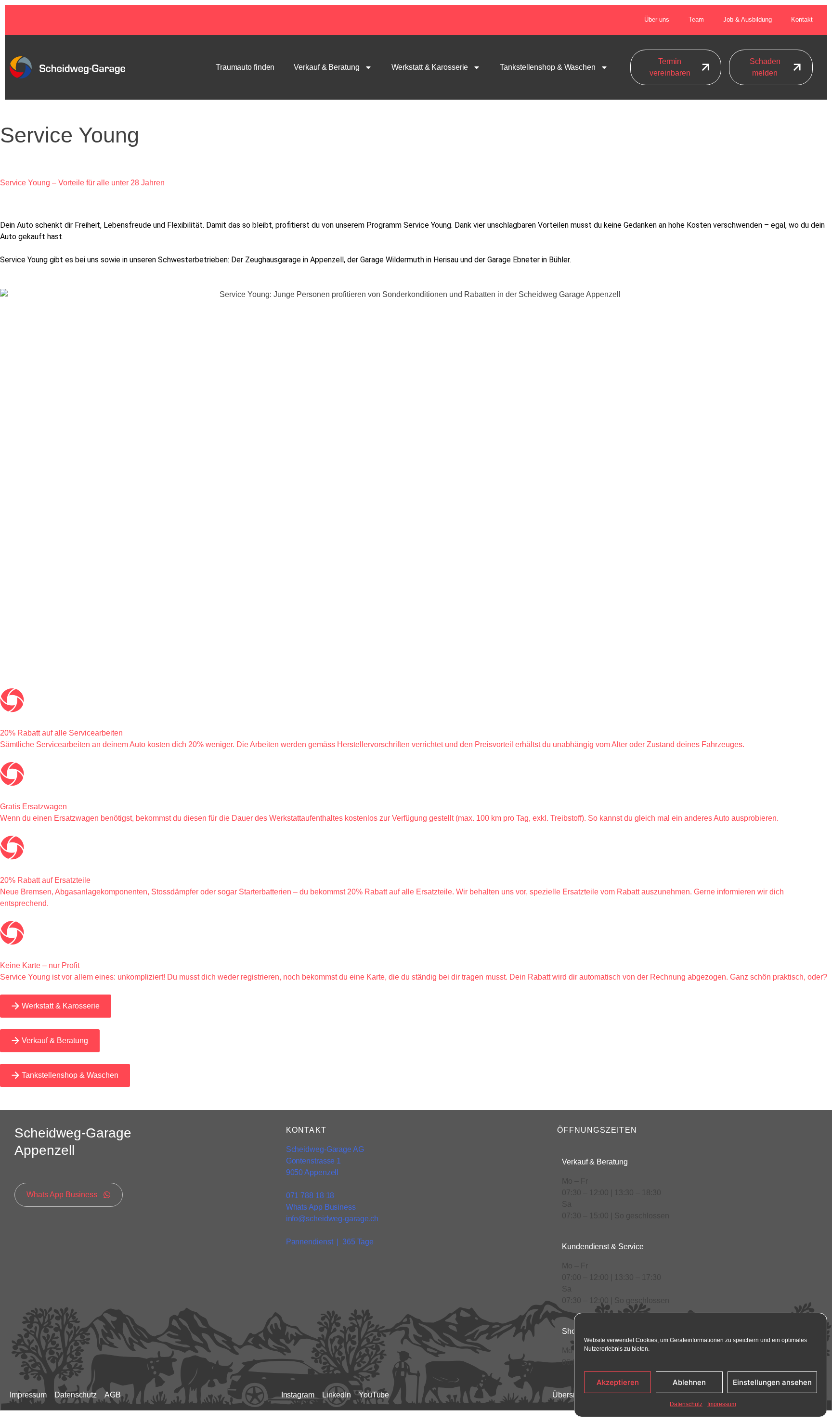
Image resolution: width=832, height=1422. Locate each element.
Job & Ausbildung (747, 19)
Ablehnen (689, 1382)
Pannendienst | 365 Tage (330, 1242)
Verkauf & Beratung (326, 67)
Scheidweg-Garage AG (325, 1149)
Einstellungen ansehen (772, 1382)
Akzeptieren (618, 1382)
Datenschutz (686, 1404)
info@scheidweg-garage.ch (332, 1219)
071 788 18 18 (310, 1195)
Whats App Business (321, 1207)
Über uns (656, 19)
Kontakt (802, 19)
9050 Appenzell (312, 1172)
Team (696, 19)
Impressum (721, 1404)
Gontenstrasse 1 (314, 1161)
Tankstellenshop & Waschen (548, 67)
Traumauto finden (245, 67)
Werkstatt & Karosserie (429, 67)
